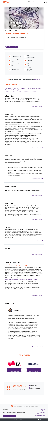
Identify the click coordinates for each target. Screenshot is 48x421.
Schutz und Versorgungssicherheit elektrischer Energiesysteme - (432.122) (21, 279)
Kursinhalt (16, 88)
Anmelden (40, 2)
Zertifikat (8, 91)
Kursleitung (33, 91)
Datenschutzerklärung (40, 415)
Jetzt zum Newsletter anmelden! (10, 416)
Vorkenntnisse (31, 88)
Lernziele (23, 88)
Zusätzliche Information (23, 91)
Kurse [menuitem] (18, 2)
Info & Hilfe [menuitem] (13, 5)
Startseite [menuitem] (13, 2)
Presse (43, 410)
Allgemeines (8, 88)
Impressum (42, 412)
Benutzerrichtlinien (40, 416)
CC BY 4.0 (29, 251)
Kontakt (43, 409)
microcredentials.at (31, 42)
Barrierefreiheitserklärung (39, 413)
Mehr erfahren (37, 79)
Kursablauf (38, 88)
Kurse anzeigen (14, 368)
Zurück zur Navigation (37, 106)
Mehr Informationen (14, 371)
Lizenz (13, 91)
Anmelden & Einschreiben (11, 46)
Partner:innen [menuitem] (14, 9)
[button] (31, 2)
